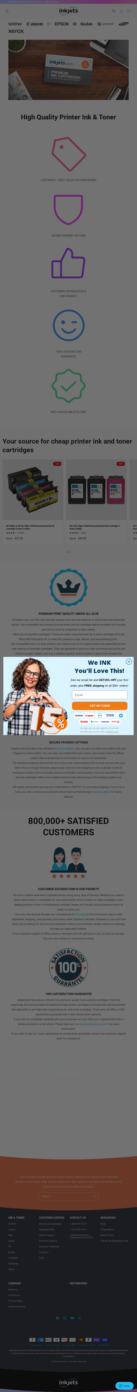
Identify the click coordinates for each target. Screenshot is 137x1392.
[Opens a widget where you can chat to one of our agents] (124, 1386)
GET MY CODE (100, 705)
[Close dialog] (129, 662)
